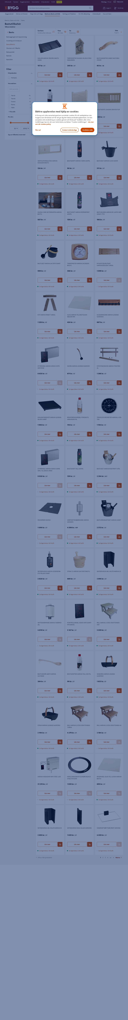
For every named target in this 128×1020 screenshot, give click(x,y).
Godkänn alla (87, 130)
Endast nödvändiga (69, 130)
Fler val (38, 130)
